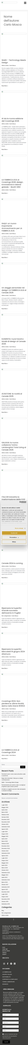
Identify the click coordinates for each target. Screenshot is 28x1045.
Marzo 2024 (5, 867)
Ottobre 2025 (5, 824)
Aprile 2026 (4, 809)
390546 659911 (7, 929)
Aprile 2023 (4, 877)
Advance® (5, 984)
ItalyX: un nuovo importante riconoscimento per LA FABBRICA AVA (12, 227)
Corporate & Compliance (10, 979)
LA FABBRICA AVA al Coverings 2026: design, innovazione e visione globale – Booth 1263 (12, 183)
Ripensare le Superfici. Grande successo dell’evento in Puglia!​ (12, 610)
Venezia (4, 952)
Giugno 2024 (5, 860)
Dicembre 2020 (5, 891)
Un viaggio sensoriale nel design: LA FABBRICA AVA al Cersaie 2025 (14, 290)
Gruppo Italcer (7, 974)
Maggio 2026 (5, 807)
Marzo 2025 (5, 841)
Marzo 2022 (5, 882)
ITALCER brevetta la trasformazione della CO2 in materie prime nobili (13, 499)
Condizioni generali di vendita (7, 938)
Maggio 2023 (5, 875)
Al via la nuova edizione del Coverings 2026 (12, 119)
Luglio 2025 (4, 831)
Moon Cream (6, 951)
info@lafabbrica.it (5, 930)
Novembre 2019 (6, 899)
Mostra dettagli (19, 528)
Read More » (5, 85)
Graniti (4, 954)
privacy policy (8, 1037)
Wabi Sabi (4, 949)
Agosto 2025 (5, 829)
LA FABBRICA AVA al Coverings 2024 (10, 751)
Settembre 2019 (6, 904)
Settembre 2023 (6, 872)
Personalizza (13, 537)
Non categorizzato (6, 615)
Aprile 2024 (4, 865)
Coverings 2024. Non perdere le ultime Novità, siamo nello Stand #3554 (13, 703)
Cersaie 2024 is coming (12, 563)
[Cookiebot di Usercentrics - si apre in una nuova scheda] (19, 502)
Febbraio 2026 (5, 814)
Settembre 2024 (6, 853)
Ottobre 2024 (5, 850)
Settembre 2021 (6, 887)
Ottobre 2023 (5, 870)
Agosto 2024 (5, 855)
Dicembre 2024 (5, 846)
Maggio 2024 (5, 863)
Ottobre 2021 (5, 884)
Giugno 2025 (5, 834)
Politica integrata (17, 938)
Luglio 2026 (5, 805)
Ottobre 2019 (5, 901)
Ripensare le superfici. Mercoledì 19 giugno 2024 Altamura (13, 651)
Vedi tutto (5, 957)
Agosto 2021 (5, 889)
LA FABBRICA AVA (6, 972)
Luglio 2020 (5, 894)
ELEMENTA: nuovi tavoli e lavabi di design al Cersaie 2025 (14, 341)
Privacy (3, 937)
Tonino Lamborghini (8, 981)
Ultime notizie (5, 65)
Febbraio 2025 (5, 843)
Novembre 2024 (6, 848)
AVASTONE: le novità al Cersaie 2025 (12, 394)
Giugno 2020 (5, 896)
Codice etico (19, 935)
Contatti (22, 938)
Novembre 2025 (6, 822)
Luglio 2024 (5, 858)
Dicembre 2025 (5, 819)
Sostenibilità (6, 976)
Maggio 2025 (5, 836)
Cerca (3, 764)
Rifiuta (14, 541)
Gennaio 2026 (5, 817)
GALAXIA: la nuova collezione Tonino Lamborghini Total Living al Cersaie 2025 (14, 446)
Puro (3, 947)
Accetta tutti (14, 533)
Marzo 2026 (5, 812)
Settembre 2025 (6, 826)
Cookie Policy (8, 937)
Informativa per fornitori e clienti (18, 937)
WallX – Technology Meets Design (14, 61)
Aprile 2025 (4, 838)
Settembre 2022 (6, 879)
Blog (3, 910)
